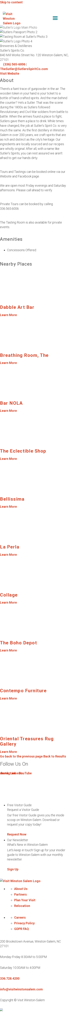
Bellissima (12, 499)
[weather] (63, 19)
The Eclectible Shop (23, 451)
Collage (9, 595)
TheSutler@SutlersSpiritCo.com (24, 69)
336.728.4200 (9, 978)
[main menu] (55, 19)
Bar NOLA (11, 403)
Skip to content (11, 2)
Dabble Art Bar (17, 307)
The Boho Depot (18, 642)
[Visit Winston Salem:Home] (12, 19)
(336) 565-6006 (14, 64)
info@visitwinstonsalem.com (21, 989)
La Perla (9, 547)
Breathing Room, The (24, 355)
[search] (47, 19)
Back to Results (33, 756)
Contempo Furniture (23, 690)
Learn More (8, 315)
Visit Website (9, 73)
